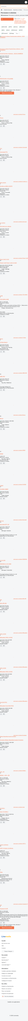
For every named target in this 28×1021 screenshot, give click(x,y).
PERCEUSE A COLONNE (6, 78)
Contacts (4, 948)
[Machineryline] (1, 10)
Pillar (1, 872)
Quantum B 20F (4, 908)
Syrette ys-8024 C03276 (6, 186)
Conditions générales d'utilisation (9, 971)
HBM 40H (2, 376)
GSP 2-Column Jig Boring (6, 848)
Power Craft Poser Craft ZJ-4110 (8, 263)
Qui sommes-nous (6, 943)
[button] (26, 2)
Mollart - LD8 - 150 (5, 775)
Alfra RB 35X (3, 603)
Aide (3, 945)
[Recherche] (26, 6)
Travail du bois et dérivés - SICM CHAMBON (11, 53)
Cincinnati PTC (4, 152)
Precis (1, 118)
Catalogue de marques (7, 980)
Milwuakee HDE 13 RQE (6, 637)
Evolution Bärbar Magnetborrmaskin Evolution (11, 740)
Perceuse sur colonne (5, 226)
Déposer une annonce (7, 93)
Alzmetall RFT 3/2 (4, 524)
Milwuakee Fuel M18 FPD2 (7, 705)
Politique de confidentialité (7, 973)
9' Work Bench (3, 342)
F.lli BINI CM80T (4, 489)
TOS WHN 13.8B (4, 299)
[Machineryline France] (9, 2)
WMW (1, 454)
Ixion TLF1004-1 (4, 811)
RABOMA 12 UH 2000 (5, 564)
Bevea (1, 418)
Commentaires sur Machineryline (9, 978)
